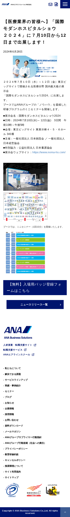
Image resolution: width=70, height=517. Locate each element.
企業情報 (9, 408)
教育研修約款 (12, 454)
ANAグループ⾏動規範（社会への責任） (25, 443)
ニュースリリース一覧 (34, 304)
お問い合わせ (51, 4)
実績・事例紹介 (13, 385)
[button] (65, 4)
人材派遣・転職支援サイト (17, 345)
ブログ (8, 397)
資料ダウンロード (56, 4)
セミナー (9, 391)
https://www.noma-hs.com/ (49, 152)
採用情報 (9, 414)
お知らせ (9, 402)
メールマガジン (13, 431)
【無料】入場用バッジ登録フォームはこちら (34, 287)
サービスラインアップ (16, 379)
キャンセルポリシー (15, 460)
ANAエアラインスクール (16, 354)
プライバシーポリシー (16, 448)
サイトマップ (12, 477)
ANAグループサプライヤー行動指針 (23, 437)
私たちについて (13, 368)
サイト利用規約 (13, 471)
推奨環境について (14, 466)
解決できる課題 (13, 374)
